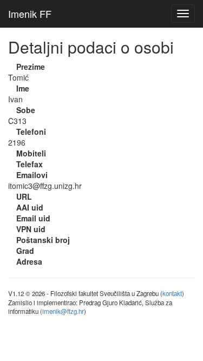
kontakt (172, 293)
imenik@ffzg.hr (63, 311)
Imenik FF (29, 13)
